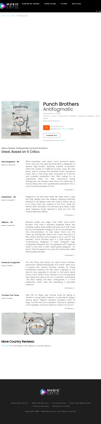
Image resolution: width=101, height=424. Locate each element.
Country (11, 15)
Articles (76, 4)
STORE (64, 4)
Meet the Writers (40, 403)
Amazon (62, 140)
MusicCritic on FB (61, 406)
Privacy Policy (59, 403)
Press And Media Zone (80, 403)
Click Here (38, 328)
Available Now (51, 135)
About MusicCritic (19, 403)
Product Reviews (41, 406)
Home (4, 15)
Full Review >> (70, 190)
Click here (5, 346)
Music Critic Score (63, 129)
